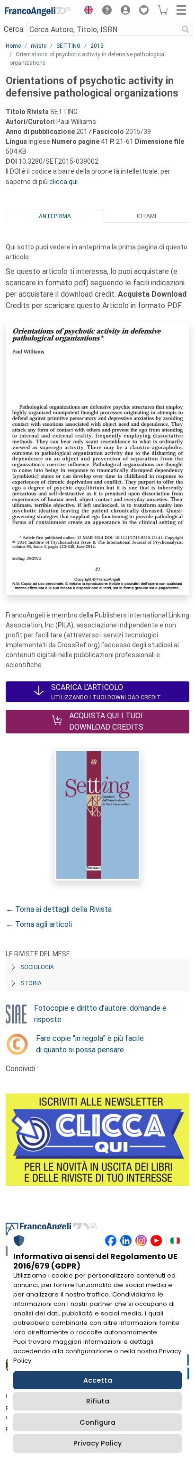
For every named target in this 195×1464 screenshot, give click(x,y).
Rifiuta (97, 1401)
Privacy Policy (97, 1443)
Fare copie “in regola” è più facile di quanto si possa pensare (90, 1044)
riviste (38, 46)
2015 (97, 46)
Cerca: (14, 29)
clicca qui (63, 181)
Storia (31, 983)
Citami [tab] (146, 216)
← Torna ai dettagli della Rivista (59, 909)
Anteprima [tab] (55, 216)
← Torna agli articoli (39, 924)
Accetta (97, 1380)
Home (13, 46)
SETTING (68, 46)
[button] (86, 11)
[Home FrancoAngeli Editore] (38, 11)
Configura (97, 1422)
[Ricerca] (185, 29)
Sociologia (37, 967)
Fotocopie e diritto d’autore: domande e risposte (100, 1014)
